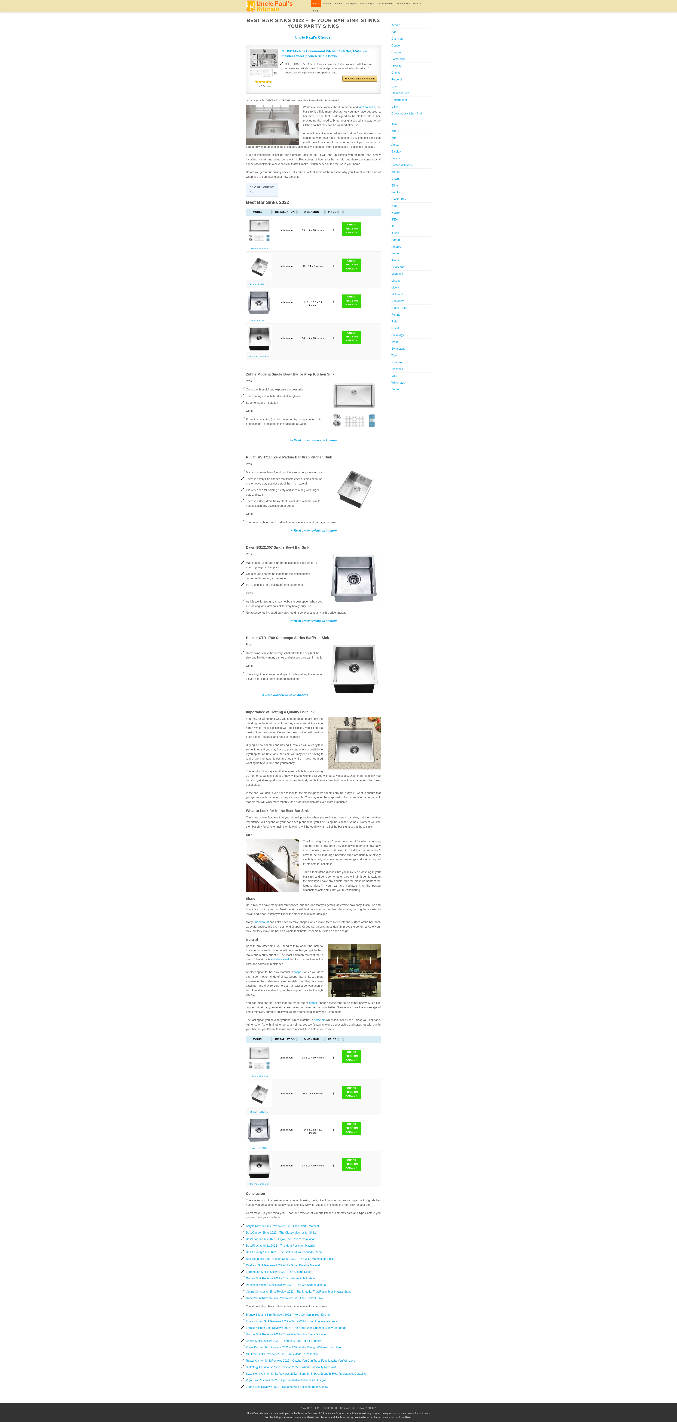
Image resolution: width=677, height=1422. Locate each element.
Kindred (396, 246)
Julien (395, 233)
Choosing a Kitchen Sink (406, 113)
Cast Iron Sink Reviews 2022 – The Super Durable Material (283, 1265)
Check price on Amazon (361, 78)
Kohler (395, 253)
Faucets (326, 3)
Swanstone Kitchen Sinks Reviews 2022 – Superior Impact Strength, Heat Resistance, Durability (306, 1373)
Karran (395, 239)
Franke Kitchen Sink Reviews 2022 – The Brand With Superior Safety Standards (296, 1327)
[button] (271, 212)
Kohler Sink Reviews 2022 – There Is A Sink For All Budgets (283, 1340)
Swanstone (398, 348)
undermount (261, 922)
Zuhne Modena (259, 248)
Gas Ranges (367, 3)
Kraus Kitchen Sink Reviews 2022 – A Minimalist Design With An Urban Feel (293, 1347)
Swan (395, 341)
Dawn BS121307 (259, 320)
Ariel (394, 137)
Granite (396, 72)
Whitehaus (398, 382)
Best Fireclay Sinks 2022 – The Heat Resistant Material (280, 1245)
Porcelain (397, 79)
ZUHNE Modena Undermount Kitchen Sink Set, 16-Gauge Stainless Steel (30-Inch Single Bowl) (324, 53)
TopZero (396, 362)
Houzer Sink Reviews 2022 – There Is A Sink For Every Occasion (286, 1334)
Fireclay (396, 65)
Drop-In (396, 52)
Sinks (316, 3)
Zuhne (395, 389)
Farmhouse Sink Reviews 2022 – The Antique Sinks (278, 1271)
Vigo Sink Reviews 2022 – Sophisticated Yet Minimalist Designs (286, 1380)
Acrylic (395, 25)
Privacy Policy (366, 1408)
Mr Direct (397, 294)
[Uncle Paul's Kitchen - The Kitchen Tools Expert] (276, 6)
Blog (315, 10)
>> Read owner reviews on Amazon (313, 440)
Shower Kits (403, 3)
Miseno (396, 280)
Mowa (395, 287)
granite (313, 1002)
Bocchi (395, 158)
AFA (394, 124)
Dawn (395, 178)
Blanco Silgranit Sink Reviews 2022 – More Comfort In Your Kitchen (288, 1314)
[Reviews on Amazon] (264, 82)
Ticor (394, 355)
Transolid (397, 369)
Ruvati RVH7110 (259, 284)
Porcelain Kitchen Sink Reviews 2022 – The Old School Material (286, 1284)
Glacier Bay (398, 199)
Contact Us (347, 1408)
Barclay (396, 151)
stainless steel (280, 959)
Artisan (395, 144)
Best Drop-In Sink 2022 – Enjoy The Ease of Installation (280, 1239)
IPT (393, 226)
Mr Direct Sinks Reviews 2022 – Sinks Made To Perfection (282, 1354)
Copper (396, 45)
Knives (338, 3)
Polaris (395, 314)
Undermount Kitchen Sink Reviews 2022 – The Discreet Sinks (285, 1298)
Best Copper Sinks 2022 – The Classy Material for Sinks (281, 1232)
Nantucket (397, 301)
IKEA (394, 219)
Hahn (394, 205)
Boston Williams (401, 165)
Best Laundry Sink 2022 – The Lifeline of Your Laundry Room (284, 1252)
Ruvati (395, 328)
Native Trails (399, 307)
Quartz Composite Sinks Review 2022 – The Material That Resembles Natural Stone (299, 1291)
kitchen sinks (367, 107)
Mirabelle (397, 273)
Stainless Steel (400, 93)
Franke (395, 192)
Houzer (396, 212)
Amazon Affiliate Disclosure (319, 1408)
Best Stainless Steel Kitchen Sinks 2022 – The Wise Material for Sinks (290, 1258)
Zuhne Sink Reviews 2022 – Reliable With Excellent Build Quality (287, 1386)
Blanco (395, 171)
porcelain (319, 1020)
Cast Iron (397, 38)
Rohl (394, 321)
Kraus (395, 260)
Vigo (394, 375)
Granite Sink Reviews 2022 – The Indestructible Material (281, 1278)
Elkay (394, 185)
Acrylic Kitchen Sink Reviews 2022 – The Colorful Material (282, 1226)
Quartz (395, 86)
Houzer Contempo (259, 356)
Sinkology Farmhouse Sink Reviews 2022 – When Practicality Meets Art (291, 1367)
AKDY (395, 131)
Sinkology (397, 335)
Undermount (399, 99)
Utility (394, 106)
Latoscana (397, 267)
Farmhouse (398, 59)
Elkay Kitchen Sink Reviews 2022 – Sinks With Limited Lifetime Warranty (291, 1321)
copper (298, 972)
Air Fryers (351, 3)
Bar (393, 31)
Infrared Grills (385, 3)
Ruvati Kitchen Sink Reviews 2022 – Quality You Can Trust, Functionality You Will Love (300, 1360)
